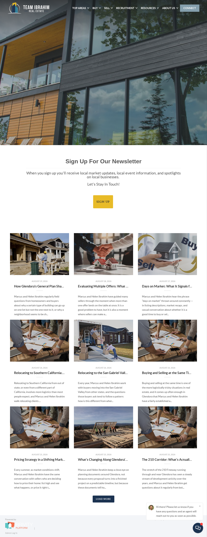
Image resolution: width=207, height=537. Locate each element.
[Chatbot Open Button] (198, 528)
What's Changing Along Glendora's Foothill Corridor (114, 459)
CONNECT (189, 8)
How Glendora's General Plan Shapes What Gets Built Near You (59, 286)
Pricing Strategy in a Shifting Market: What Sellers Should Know (59, 459)
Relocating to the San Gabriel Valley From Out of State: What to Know (127, 373)
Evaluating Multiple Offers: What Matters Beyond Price (118, 286)
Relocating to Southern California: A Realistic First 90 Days (56, 373)
